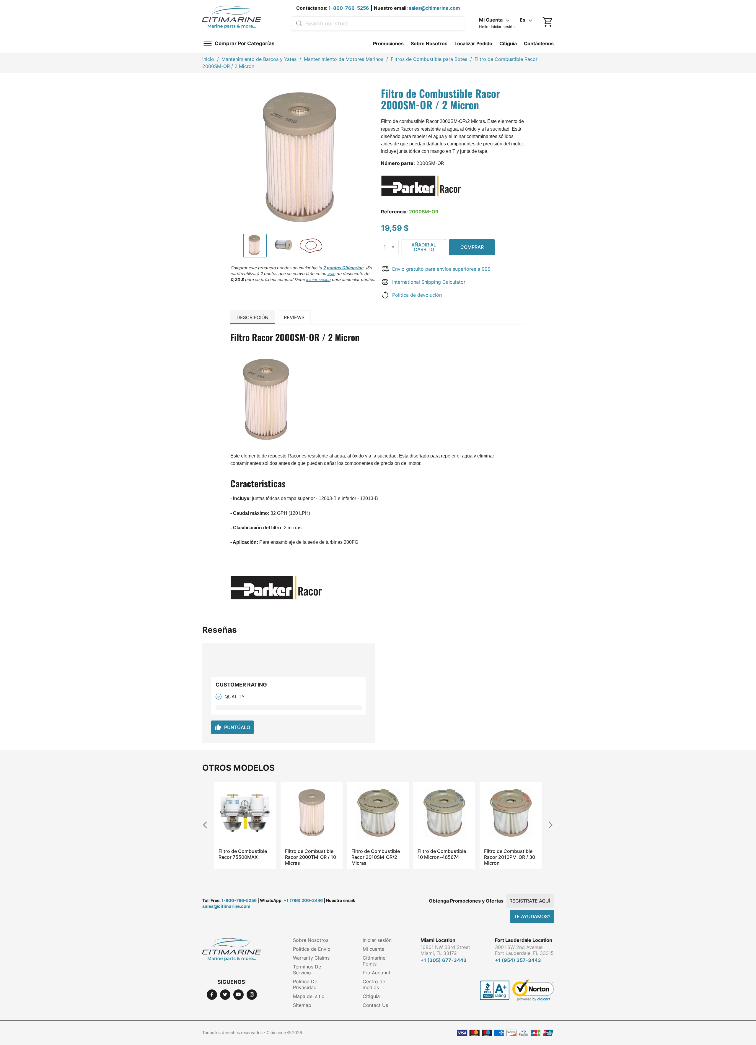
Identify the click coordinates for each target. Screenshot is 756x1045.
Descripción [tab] (252, 317)
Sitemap (302, 1005)
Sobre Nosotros (429, 43)
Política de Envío (311, 949)
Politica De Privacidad (305, 984)
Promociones (388, 43)
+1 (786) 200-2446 (303, 900)
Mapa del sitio (309, 996)
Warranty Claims (311, 958)
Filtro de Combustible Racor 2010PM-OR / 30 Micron (443, 857)
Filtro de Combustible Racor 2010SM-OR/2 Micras (309, 857)
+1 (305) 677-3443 (444, 960)
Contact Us (375, 1005)
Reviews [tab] (294, 317)
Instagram (252, 994)
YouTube (238, 994)
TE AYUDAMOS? (532, 916)
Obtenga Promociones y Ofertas (466, 901)
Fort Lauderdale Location (523, 940)
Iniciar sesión (377, 940)
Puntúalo (232, 727)
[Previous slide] (207, 824)
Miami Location (438, 940)
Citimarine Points (374, 961)
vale (331, 273)
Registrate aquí (529, 901)
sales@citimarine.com (434, 8)
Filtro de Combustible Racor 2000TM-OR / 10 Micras (244, 857)
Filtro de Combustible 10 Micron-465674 (375, 854)
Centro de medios (374, 984)
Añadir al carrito (423, 247)
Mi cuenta (373, 949)
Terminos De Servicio (307, 970)
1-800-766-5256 (348, 8)
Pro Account (376, 973)
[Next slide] (548, 824)
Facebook (212, 994)
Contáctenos (539, 43)
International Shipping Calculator (428, 282)
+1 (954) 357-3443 (518, 960)
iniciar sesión (318, 279)
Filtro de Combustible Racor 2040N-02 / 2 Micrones (508, 857)
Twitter (225, 994)
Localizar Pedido (473, 43)
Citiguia (508, 43)
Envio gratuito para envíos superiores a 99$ (441, 269)
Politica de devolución (417, 295)
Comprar (472, 247)
